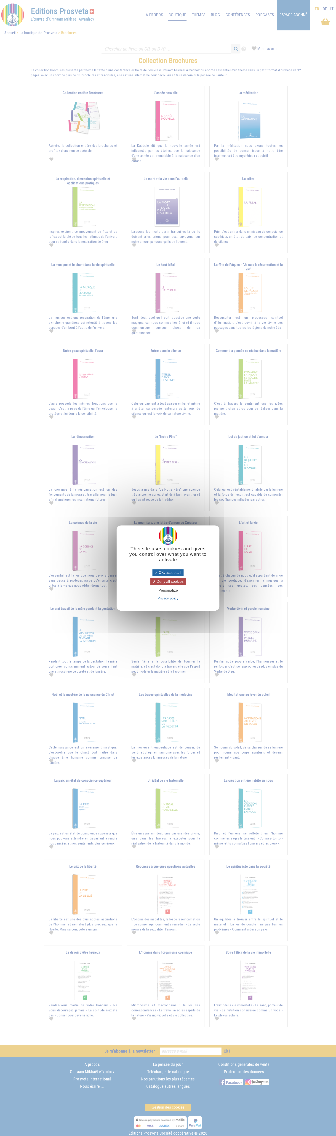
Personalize (168, 590)
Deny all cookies (170, 581)
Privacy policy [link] (168, 598)
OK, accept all (169, 573)
